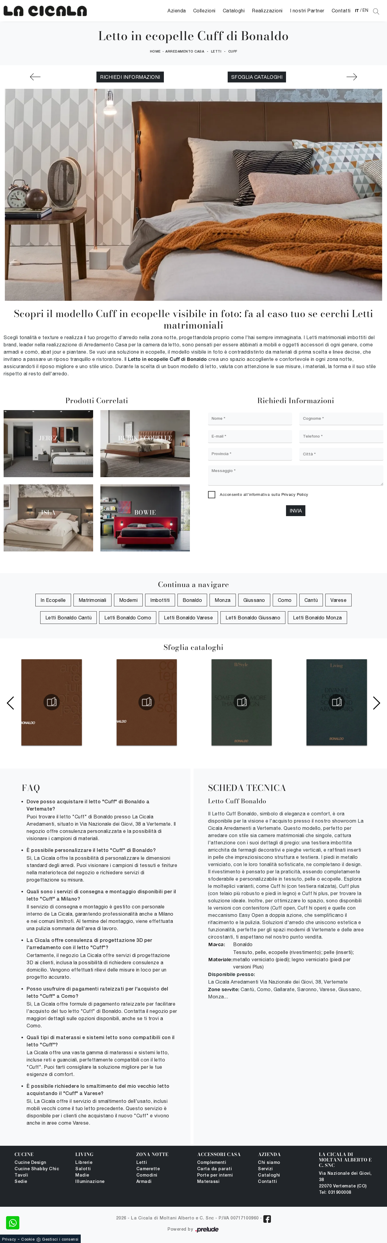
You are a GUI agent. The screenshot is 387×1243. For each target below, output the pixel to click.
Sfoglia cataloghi (257, 77)
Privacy (9, 1239)
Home (155, 51)
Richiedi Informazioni (130, 77)
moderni (128, 600)
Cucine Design (30, 1163)
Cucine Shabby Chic (37, 1169)
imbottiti (160, 600)
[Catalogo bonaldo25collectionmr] (146, 702)
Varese (338, 600)
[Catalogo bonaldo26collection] (51, 702)
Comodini (147, 1175)
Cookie (27, 1239)
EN (365, 10)
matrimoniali (92, 600)
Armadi (144, 1182)
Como (285, 600)
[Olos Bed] (35, 77)
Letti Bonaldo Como (127, 617)
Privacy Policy (294, 494)
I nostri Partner (307, 10)
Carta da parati (214, 1169)
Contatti (341, 10)
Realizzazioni (267, 10)
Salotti (83, 1169)
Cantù (311, 600)
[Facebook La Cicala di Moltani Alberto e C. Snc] (267, 1219)
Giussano (254, 600)
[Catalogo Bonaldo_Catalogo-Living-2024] (336, 702)
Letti (216, 51)
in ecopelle (53, 600)
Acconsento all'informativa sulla (264, 494)
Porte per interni (215, 1175)
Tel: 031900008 (335, 1193)
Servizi (265, 1169)
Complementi (211, 1163)
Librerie (83, 1163)
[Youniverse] (352, 77)
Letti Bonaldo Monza (317, 617)
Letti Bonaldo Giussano (253, 617)
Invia (296, 510)
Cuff (232, 51)
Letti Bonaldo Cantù (68, 617)
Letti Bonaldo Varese (188, 617)
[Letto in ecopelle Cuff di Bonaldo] (45, 11)
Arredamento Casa (184, 51)
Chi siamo (269, 1163)
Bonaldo (192, 600)
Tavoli (21, 1175)
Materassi (208, 1182)
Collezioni (204, 10)
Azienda (176, 10)
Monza (223, 600)
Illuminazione (90, 1182)
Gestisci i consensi (60, 1239)
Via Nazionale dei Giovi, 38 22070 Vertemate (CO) (345, 1180)
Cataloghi (234, 10)
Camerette (148, 1169)
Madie (82, 1175)
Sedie (21, 1182)
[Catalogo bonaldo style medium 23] (241, 702)
